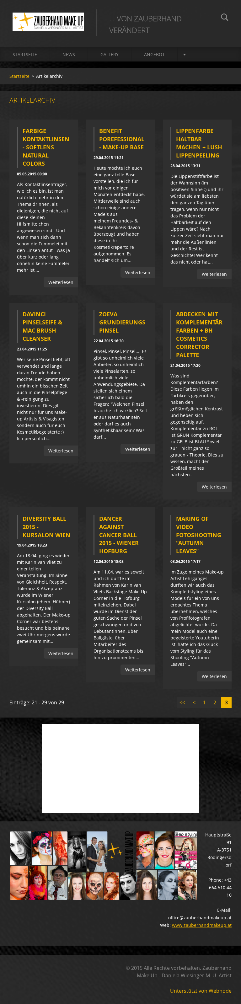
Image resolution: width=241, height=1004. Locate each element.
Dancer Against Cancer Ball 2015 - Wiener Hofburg (119, 535)
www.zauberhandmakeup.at (202, 925)
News (68, 54)
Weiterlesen (60, 282)
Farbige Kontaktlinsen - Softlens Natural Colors (46, 147)
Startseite (25, 54)
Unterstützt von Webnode (201, 990)
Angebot (154, 54)
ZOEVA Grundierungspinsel (122, 322)
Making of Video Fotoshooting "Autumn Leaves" (198, 535)
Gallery (109, 54)
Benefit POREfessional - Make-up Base (121, 139)
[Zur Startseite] (48, 17)
